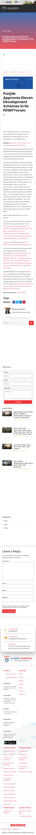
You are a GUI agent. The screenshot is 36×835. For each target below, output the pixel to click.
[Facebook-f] (12, 825)
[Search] (31, 323)
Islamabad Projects (20, 284)
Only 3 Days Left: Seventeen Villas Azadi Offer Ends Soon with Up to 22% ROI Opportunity (22, 431)
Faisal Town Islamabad (17, 263)
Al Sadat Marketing (9, 242)
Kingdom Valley (23, 229)
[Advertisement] (18, 346)
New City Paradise (15, 256)
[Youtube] (17, 825)
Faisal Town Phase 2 (17, 253)
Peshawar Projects (11, 289)
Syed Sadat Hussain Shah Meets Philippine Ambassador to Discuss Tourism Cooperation (23, 414)
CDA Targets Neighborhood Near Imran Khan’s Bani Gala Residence (23, 464)
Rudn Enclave (14, 226)
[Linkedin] (22, 825)
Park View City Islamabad (14, 236)
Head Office (12, 644)
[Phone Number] (6, 630)
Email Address (13, 636)
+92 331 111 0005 (21, 292)
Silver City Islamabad (17, 261)
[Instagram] (19, 825)
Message (7, 388)
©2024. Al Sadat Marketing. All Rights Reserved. (18, 832)
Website (4, 597)
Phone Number (13, 629)
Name (6, 372)
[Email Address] (6, 637)
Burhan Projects (26, 286)
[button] (32, 8)
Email (6, 380)
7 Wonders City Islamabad (18, 258)
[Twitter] (14, 825)
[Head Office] (6, 646)
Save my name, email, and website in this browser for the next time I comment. (15, 606)
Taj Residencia (14, 229)
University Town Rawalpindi (18, 233)
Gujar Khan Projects (15, 286)
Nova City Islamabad (21, 238)
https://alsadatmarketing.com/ (21, 245)
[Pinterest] (24, 825)
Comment (6, 561)
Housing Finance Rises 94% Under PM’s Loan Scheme (22, 447)
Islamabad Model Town (16, 265)
